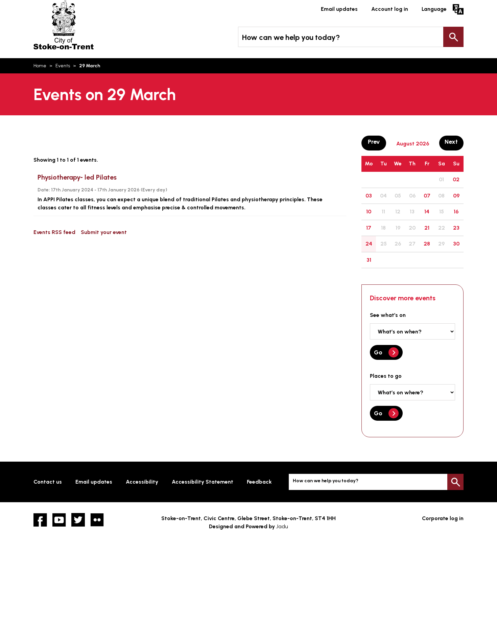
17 (368, 228)
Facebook (40, 520)
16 (456, 211)
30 (456, 243)
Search (453, 37)
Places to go (386, 376)
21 (426, 228)
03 (368, 195)
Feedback (259, 482)
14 (426, 211)
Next (454, 141)
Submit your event (104, 232)
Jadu (282, 526)
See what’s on (388, 315)
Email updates (339, 9)
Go (378, 352)
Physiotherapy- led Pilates (77, 177)
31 (368, 260)
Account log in (389, 9)
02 (456, 179)
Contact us (47, 482)
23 (456, 228)
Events (62, 66)
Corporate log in (443, 518)
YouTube (59, 520)
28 (427, 243)
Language (434, 9)
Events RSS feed (54, 232)
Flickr (97, 520)
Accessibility (142, 482)
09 (456, 195)
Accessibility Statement (202, 482)
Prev (377, 141)
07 (427, 195)
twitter (78, 520)
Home (39, 66)
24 (368, 243)
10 (368, 211)
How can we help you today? (291, 37)
